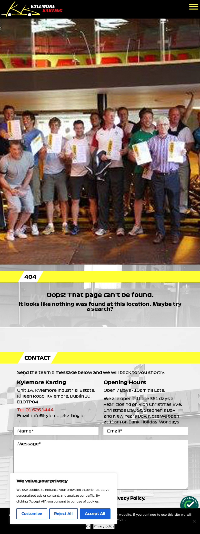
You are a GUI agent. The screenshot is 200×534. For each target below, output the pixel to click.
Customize (31, 513)
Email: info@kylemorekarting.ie (50, 416)
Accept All (95, 513)
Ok (88, 526)
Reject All (63, 513)
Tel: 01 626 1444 (35, 410)
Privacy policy (104, 526)
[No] (193, 521)
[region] (63, 498)
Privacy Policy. (128, 498)
